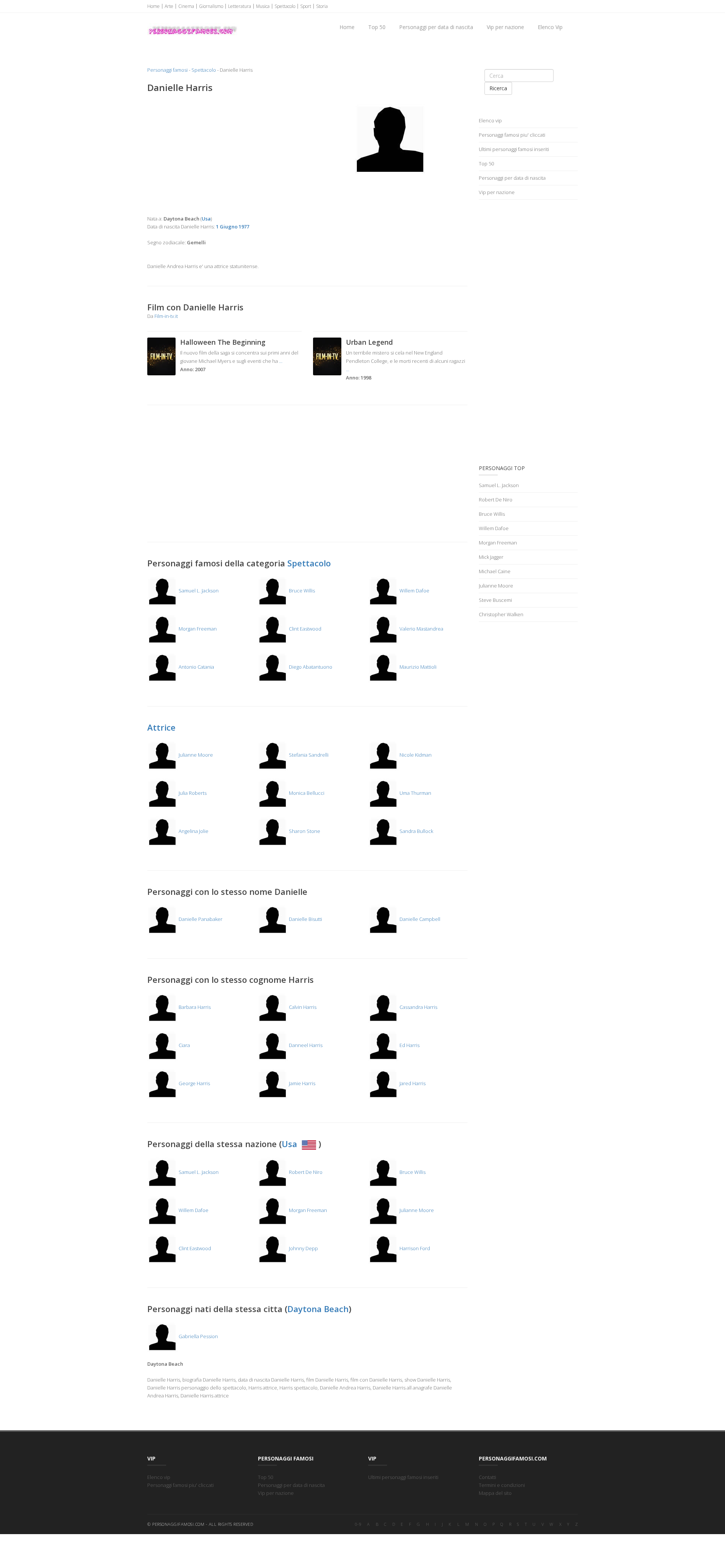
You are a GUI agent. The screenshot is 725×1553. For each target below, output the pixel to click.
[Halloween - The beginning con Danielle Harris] (161, 355)
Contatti (487, 1477)
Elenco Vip (550, 27)
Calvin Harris (302, 1007)
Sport (305, 6)
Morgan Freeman (197, 628)
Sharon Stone (304, 831)
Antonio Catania (195, 666)
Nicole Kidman (415, 754)
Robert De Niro (305, 1172)
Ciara (183, 1045)
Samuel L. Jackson (198, 590)
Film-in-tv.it (166, 316)
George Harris (193, 1083)
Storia (322, 6)
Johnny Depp (303, 1248)
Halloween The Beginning (222, 342)
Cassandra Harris (417, 1007)
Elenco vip (490, 120)
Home (153, 6)
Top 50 (377, 27)
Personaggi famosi (167, 69)
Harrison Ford (414, 1248)
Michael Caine (495, 571)
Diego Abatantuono (310, 666)
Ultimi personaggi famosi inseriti (514, 149)
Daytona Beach (318, 1308)
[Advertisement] (224, 154)
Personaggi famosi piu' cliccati (512, 134)
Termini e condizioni (502, 1485)
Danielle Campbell (419, 919)
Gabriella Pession (197, 1336)
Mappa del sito (495, 1493)
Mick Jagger (491, 557)
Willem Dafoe (413, 590)
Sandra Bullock (415, 831)
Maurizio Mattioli (417, 666)
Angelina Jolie (192, 831)
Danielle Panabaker (199, 919)
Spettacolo (285, 6)
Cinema (186, 6)
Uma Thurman (414, 793)
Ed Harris (409, 1045)
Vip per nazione (505, 27)
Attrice (161, 727)
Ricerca (498, 88)
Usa (290, 1143)
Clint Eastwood (304, 628)
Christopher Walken (501, 614)
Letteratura (239, 6)
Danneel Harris (305, 1045)
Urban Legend (369, 342)
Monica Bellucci (306, 793)
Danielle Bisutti (305, 919)
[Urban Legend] (327, 355)
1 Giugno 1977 (232, 226)
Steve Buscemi (495, 600)
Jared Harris (412, 1083)
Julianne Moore (195, 754)
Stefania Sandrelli (308, 754)
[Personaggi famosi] (192, 23)
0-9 (358, 1524)
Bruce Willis (301, 590)
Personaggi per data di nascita (436, 27)
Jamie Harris (301, 1083)
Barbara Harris (194, 1007)
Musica (263, 6)
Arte (169, 6)
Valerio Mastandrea (420, 628)
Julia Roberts (192, 793)
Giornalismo (211, 6)
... (280, 361)
